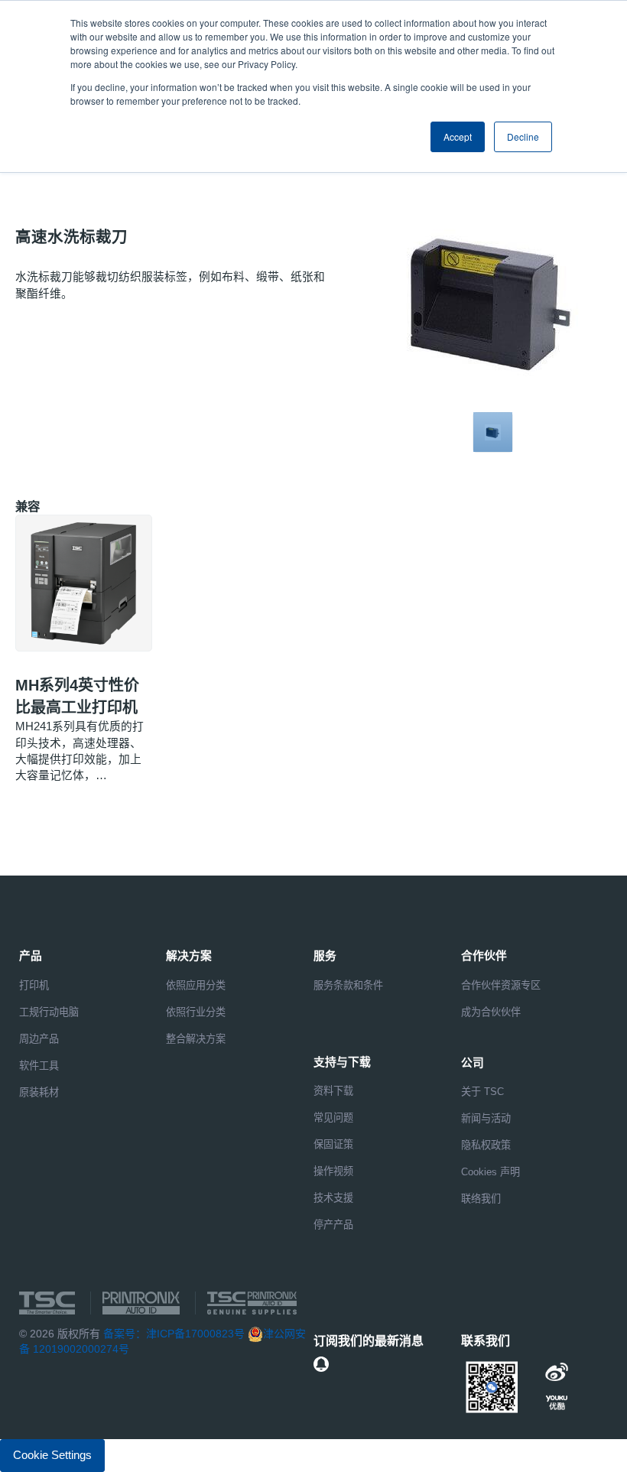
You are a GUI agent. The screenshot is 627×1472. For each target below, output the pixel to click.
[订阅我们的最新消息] (321, 1364)
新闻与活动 (486, 1118)
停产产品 (333, 1224)
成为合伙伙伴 (491, 1012)
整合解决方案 (196, 1039)
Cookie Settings (52, 1455)
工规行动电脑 (49, 1012)
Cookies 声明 (490, 1172)
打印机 (34, 985)
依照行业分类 (196, 1012)
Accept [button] (457, 136)
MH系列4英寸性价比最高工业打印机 (77, 696)
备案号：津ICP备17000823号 (174, 1333)
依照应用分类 (196, 985)
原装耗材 (39, 1092)
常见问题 (333, 1117)
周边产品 (39, 1039)
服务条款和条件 (348, 985)
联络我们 (481, 1198)
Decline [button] (523, 136)
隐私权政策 (486, 1145)
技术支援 (333, 1198)
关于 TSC (482, 1091)
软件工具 (39, 1065)
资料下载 (333, 1091)
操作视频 (333, 1171)
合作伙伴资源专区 (501, 985)
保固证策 (333, 1144)
